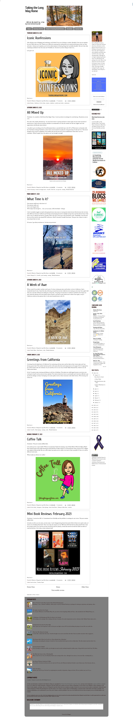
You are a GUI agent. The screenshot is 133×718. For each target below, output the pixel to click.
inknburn (52, 103)
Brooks (32, 103)
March (96, 398)
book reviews (33, 582)
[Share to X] (71, 101)
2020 (94, 416)
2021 (94, 414)
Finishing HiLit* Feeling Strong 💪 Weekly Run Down (98, 335)
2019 (94, 419)
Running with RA (38, 29)
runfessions (66, 103)
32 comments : (60, 427)
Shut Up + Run (96, 360)
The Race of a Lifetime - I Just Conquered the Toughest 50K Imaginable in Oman (99, 363)
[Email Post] (65, 101)
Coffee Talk (34, 439)
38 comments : (59, 348)
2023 (94, 410)
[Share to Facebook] (73, 101)
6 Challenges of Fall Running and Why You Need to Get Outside (47, 617)
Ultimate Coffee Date (62, 507)
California (36, 103)
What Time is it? (37, 199)
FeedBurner (101, 104)
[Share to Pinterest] (74, 101)
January (96, 402)
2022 (94, 412)
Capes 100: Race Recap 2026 (99, 328)
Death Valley (33, 350)
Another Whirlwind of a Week (100, 385)
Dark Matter (72, 447)
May (96, 393)
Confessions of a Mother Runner (98, 331)
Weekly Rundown (70, 189)
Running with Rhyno (97, 327)
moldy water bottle (59, 103)
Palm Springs (38, 430)
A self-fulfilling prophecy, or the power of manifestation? (99, 344)
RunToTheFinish (97, 321)
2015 (94, 428)
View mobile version (57, 590)
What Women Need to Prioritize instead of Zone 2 (98, 357)
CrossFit (49, 189)
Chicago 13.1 (33, 275)
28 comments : (59, 273)
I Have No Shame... (37, 668)
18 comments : (60, 580)
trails (44, 350)
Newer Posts (31, 587)
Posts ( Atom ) (36, 594)
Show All (104, 366)
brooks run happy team (41, 189)
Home (58, 587)
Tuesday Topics (40, 582)
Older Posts (85, 587)
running (64, 189)
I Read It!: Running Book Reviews (55, 29)
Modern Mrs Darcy (97, 310)
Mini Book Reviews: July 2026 (100, 382)
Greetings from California (43, 360)
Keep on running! (97, 338)
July (96, 389)
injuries (48, 103)
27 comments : (60, 101)
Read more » (30, 98)
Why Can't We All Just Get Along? (40, 632)
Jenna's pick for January (55, 526)
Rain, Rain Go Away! (99, 377)
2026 (94, 373)
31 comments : (60, 505)
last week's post (46, 289)
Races (29, 29)
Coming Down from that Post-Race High (42, 624)
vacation (70, 507)
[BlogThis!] (70, 101)
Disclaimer (69, 29)
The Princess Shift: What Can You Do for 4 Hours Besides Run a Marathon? (49, 639)
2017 (94, 423)
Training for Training (97, 339)
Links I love (95, 311)
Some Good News (53, 507)
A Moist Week (98, 379)
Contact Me (78, 29)
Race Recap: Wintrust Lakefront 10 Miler (42, 661)
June (96, 391)
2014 (94, 430)
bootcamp (32, 189)
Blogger (69, 714)
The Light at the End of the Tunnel (40, 610)
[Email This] (68, 101)
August (96, 375)
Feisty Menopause (97, 347)
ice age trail (58, 189)
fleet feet (53, 189)
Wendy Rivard (95, 459)
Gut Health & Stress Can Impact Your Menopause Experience (98, 350)
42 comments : (59, 187)
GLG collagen (84, 448)
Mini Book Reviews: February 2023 (49, 514)
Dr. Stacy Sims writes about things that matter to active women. (99, 354)
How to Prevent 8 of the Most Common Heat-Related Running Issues (48, 603)
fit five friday (43, 103)
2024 (94, 407)
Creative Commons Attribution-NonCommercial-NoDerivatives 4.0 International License (99, 463)
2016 (94, 425)
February (97, 400)
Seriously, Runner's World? (39, 646)
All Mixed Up (35, 112)
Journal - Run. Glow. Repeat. (97, 314)
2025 (94, 405)
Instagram (39, 507)
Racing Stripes (96, 342)
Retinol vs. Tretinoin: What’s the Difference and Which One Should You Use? (99, 317)
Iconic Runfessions (39, 38)
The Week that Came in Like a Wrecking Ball (43, 654)
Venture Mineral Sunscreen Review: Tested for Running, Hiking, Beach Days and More (99, 324)
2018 (94, 421)
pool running (44, 275)
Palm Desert (40, 350)
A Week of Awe (37, 285)
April (96, 395)
